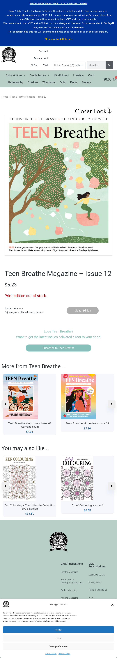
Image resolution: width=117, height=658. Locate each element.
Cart (45, 65)
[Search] (109, 65)
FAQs (33, 65)
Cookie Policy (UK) (97, 575)
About (91, 597)
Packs (73, 82)
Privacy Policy (64, 653)
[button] (112, 604)
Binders (86, 82)
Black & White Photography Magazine (72, 581)
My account (41, 58)
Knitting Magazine (69, 598)
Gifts (63, 82)
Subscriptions (14, 75)
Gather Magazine (69, 590)
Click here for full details (58, 39)
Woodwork (48, 82)
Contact (43, 51)
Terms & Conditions (98, 590)
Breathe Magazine (69, 572)
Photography (15, 82)
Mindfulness (61, 75)
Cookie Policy (51, 653)
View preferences (58, 646)
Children (33, 82)
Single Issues (38, 75)
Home (5, 96)
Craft (91, 75)
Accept (58, 629)
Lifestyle (78, 75)
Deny (58, 638)
